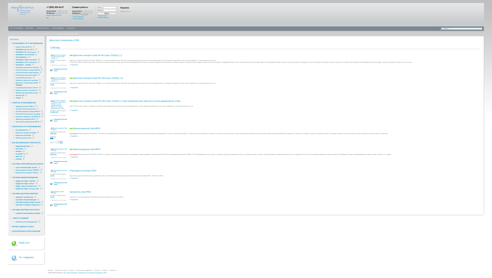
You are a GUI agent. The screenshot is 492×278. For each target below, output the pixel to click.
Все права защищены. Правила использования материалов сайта (85, 273)
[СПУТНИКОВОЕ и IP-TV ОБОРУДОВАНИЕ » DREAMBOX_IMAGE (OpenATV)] (39, 60)
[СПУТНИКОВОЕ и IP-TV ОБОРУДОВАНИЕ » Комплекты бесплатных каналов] (40, 67)
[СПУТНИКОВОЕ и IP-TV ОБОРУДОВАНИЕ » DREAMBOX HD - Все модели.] (38, 52)
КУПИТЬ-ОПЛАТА (43, 28)
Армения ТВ (20, 95)
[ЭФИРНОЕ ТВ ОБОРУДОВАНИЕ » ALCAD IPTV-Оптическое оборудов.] (42, 114)
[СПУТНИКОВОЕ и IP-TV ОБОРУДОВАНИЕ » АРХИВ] (22, 98)
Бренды (50, 270)
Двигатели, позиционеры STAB (27, 83)
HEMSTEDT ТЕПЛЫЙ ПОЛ (25, 197)
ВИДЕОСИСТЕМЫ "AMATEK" (26, 181)
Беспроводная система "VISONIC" (27, 170)
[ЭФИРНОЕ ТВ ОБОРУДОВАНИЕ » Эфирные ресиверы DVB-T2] (37, 119)
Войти (107, 13)
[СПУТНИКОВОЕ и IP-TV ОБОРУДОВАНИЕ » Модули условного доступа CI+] (39, 90)
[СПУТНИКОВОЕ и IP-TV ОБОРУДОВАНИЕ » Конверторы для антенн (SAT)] (39, 75)
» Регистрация (102, 16)
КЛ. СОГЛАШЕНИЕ (16, 28)
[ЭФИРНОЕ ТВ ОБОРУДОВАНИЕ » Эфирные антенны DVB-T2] (36, 106)
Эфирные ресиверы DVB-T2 (25, 119)
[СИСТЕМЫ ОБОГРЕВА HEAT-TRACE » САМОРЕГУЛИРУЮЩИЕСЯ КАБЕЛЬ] (42, 213)
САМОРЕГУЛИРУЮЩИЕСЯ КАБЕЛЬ (28, 213)
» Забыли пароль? (103, 17)
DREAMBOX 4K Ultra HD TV (25, 49)
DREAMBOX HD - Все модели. (26, 52)
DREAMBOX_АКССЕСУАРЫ (25, 54)
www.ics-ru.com (14, 34)
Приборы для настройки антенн (27, 93)
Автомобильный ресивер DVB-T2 (27, 121)
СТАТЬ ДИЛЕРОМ (58, 28)
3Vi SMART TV (20, 154)
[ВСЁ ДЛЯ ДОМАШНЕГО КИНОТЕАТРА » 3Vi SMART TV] (27, 154)
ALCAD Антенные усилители (26, 109)
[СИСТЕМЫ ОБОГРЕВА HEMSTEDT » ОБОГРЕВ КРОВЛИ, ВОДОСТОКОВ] (42, 202)
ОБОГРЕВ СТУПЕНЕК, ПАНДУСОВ (27, 205)
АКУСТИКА (19, 149)
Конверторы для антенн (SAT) (26, 75)
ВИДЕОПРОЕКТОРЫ (23, 146)
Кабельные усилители (24, 138)
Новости (97, 270)
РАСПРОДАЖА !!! (22, 57)
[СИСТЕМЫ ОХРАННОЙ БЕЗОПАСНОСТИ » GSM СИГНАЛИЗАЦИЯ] (39, 167)
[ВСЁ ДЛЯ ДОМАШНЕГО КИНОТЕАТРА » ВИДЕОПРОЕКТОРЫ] (32, 146)
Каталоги (24, 34)
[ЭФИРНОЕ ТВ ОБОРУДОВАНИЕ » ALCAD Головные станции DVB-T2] (41, 111)
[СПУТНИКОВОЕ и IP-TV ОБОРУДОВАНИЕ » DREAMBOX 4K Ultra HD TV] (36, 49)
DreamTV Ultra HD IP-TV (24, 47)
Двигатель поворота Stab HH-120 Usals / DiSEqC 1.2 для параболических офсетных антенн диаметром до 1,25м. (127, 101)
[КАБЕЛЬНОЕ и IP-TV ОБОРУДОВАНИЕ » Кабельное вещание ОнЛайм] (38, 132)
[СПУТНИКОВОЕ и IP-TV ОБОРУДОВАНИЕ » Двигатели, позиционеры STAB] (39, 83)
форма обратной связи (53, 15)
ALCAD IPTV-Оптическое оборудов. (28, 114)
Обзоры (104, 270)
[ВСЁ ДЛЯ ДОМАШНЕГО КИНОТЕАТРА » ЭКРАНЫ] (24, 151)
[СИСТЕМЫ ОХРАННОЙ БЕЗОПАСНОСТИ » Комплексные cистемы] (40, 172)
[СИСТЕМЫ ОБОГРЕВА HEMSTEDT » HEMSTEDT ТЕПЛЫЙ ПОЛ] (35, 197)
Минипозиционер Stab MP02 (86, 149)
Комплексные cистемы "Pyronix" (27, 172)
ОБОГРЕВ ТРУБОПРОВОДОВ (26, 200)
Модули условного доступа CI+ (27, 90)
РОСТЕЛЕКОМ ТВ (22, 130)
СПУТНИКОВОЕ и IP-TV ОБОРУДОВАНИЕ (42, 34)
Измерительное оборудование (26, 222)
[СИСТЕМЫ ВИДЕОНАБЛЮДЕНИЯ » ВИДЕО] (39, 186)
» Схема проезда (77, 18)
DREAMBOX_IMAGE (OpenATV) (26, 60)
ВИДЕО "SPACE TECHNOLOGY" (27, 186)
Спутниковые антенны (24, 77)
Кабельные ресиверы (23, 135)
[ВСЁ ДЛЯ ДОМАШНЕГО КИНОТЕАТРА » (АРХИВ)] (23, 159)
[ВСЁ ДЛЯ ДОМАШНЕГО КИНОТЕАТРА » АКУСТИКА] (25, 149)
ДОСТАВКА (29, 28)
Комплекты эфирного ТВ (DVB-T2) (28, 116)
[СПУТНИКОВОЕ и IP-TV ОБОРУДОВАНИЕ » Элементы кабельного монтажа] (40, 80)
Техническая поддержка (84, 270)
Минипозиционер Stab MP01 (86, 128)
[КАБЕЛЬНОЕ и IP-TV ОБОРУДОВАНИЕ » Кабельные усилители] (33, 138)
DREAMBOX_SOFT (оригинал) (26, 62)
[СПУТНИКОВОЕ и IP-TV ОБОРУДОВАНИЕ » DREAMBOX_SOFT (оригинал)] (38, 62)
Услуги (71, 270)
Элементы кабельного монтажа (27, 80)
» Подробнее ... (75, 65)
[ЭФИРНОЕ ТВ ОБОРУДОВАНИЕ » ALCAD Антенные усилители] (38, 109)
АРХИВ (18, 98)
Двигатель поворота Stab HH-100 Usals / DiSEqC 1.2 (98, 78)
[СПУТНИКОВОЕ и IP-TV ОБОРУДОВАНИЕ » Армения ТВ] (26, 95)
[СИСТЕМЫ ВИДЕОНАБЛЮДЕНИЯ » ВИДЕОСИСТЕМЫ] (38, 181)
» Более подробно (78, 16)
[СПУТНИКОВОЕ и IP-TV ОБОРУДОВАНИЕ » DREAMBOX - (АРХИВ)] (33, 65)
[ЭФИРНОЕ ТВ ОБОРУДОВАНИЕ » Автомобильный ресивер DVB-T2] (41, 121)
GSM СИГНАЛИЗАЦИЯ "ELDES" (26, 167)
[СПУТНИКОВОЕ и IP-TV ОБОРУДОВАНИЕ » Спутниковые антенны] (33, 77)
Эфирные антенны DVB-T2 (25, 106)
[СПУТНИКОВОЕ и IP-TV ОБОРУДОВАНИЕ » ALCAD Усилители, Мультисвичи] (40, 72)
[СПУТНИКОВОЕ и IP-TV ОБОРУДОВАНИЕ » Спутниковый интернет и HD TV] (40, 87)
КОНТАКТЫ (71, 28)
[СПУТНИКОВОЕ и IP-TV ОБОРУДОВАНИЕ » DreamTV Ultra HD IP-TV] (34, 47)
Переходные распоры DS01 (83, 171)
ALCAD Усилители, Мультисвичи (27, 72)
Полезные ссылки (61, 270)
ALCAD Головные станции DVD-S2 (28, 70)
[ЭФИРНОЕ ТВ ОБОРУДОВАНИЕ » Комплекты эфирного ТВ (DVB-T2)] (42, 116)
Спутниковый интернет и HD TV (27, 87)
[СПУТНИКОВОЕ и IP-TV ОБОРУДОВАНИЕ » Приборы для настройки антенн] (40, 93)
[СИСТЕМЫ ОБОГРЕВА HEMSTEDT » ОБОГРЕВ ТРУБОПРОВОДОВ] (38, 200)
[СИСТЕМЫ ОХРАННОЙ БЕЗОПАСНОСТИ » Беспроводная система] (41, 170)
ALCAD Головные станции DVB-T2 (28, 111)
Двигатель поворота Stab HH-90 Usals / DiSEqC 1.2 (97, 55)
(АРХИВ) (19, 159)
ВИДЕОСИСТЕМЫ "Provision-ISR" (27, 189)
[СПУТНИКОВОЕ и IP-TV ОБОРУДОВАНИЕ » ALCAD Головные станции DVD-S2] (41, 70)
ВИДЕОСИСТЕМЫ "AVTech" (25, 183)
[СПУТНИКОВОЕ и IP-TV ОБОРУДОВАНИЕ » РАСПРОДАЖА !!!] (30, 57)
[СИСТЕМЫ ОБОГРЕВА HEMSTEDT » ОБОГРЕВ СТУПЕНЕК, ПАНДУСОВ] (41, 205)
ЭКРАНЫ (19, 151)
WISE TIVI (19, 156)
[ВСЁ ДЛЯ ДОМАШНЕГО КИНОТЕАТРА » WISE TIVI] (24, 156)
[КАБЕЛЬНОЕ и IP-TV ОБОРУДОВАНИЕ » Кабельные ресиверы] (33, 135)
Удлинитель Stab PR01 (80, 192)
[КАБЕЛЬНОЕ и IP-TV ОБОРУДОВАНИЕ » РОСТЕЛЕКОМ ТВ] (30, 130)
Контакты (113, 270)
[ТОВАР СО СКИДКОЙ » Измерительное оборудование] (39, 222)
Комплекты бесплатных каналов (27, 67)
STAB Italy (19, 85)
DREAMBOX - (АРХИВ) (23, 65)
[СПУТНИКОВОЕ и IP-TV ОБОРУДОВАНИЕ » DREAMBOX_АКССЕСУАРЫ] (36, 54)
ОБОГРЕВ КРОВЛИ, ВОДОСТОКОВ (28, 202)
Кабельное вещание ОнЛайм (26, 132)
